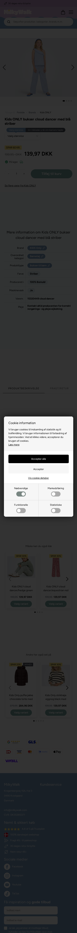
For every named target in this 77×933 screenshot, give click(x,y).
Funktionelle (21, 504)
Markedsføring (56, 488)
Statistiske (56, 504)
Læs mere (14, 444)
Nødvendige (21, 488)
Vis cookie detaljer (38, 478)
